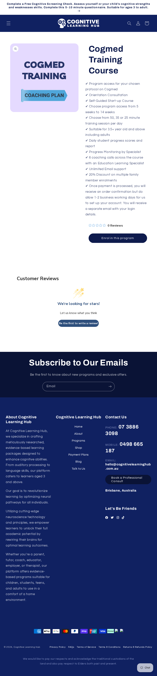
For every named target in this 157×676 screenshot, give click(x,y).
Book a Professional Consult (126, 479)
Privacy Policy (58, 647)
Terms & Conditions (109, 647)
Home (78, 426)
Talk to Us (78, 468)
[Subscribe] (110, 386)
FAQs (71, 647)
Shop (78, 447)
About (78, 433)
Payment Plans (78, 454)
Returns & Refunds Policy (137, 647)
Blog (78, 461)
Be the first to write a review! (78, 323)
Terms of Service (86, 647)
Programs (78, 440)
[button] (8, 23)
